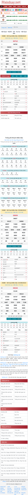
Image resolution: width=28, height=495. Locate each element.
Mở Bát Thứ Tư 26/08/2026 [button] (7, 445)
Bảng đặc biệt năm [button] (5, 386)
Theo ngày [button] (17, 430)
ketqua (4, 481)
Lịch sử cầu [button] (3, 423)
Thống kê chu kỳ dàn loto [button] (21, 396)
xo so (15, 486)
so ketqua (23, 488)
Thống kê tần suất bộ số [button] (6, 432)
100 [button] (21, 76)
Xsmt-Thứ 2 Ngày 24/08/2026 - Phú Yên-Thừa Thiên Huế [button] (13, 474)
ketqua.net (25, 362)
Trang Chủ (4, 27)
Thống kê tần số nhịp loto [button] (7, 389)
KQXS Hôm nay (8, 38)
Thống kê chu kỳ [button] (19, 386)
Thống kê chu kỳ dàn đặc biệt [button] (7, 400)
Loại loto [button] (3, 417)
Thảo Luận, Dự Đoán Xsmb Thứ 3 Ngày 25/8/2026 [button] (13, 468)
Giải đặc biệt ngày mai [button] (20, 392)
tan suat (9, 488)
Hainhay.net (16, 355)
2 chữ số (9, 72)
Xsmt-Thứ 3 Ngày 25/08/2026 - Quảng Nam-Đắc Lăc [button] (13, 452)
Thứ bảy (21, 285)
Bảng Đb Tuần (24, 364)
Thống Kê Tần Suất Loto (14, 364)
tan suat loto (17, 488)
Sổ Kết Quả (5, 364)
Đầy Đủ (19, 72)
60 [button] (12, 76)
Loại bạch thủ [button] (18, 417)
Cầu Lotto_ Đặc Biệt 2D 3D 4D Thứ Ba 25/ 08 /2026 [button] (13, 470)
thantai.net (23, 489)
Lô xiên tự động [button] (4, 438)
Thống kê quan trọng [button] (20, 435)
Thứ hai (21, 38)
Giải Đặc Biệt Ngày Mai (5, 365)
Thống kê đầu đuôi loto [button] (6, 396)
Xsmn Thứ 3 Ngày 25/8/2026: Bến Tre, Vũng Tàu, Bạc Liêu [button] (13, 461)
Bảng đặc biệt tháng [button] (19, 383)
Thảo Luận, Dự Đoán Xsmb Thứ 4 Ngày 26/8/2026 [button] (13, 458)
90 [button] (16, 76)
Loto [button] (2, 414)
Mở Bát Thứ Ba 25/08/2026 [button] (7, 465)
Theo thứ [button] (3, 420)
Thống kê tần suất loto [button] (20, 389)
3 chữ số (14, 72)
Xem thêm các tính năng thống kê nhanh (14, 140)
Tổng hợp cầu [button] (18, 423)
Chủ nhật (21, 212)
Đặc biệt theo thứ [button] (19, 420)
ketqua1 (23, 486)
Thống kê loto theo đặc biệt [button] (6, 404)
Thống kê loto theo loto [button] (20, 399)
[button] (7, 115)
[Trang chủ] (14, 2)
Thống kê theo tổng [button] (5, 435)
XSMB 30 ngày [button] (6, 76)
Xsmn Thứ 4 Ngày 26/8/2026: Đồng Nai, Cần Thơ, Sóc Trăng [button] (14, 448)
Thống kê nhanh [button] (5, 430)
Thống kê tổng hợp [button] (19, 432)
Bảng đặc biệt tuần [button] (5, 383)
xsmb (8, 486)
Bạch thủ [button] (17, 414)
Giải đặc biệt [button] (4, 412)
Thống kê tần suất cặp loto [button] (6, 393)
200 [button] (25, 76)
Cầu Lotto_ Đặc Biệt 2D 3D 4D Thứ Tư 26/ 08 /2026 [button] (13, 455)
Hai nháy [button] (17, 412)
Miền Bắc (10, 27)
